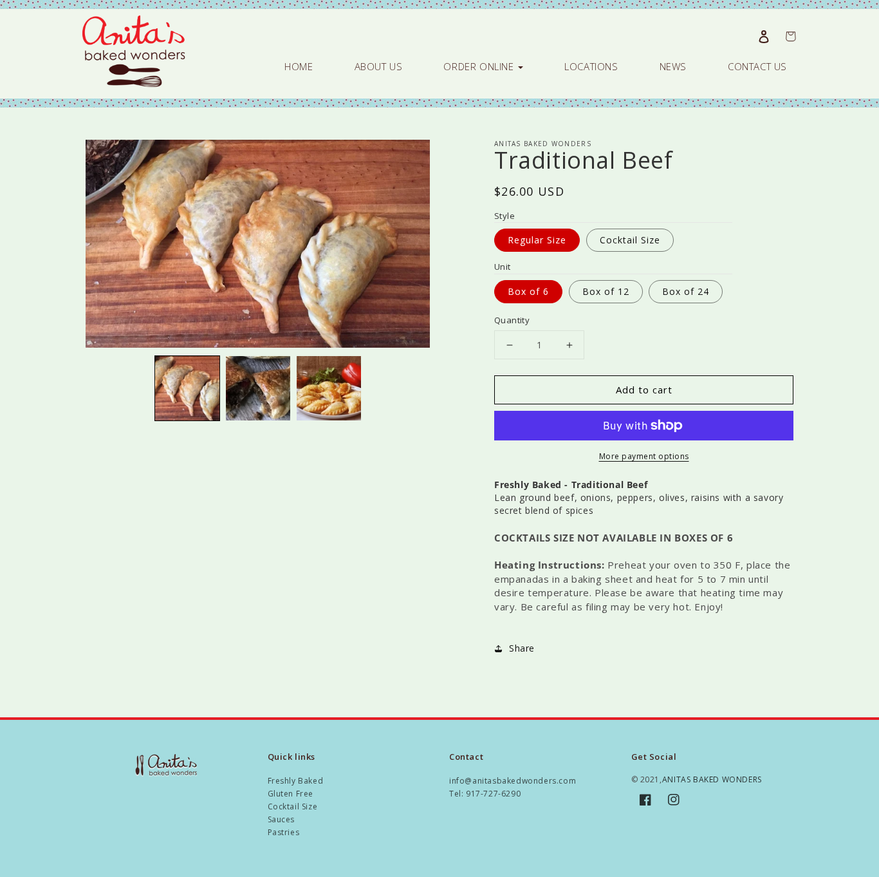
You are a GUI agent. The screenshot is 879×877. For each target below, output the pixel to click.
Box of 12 (605, 291)
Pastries (284, 832)
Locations (591, 66)
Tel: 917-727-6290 (485, 793)
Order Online (480, 66)
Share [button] (522, 648)
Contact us (757, 66)
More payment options (644, 456)
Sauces (281, 819)
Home (298, 66)
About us (379, 66)
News (673, 66)
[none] (187, 388)
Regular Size (537, 240)
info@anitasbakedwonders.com (512, 780)
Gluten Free (291, 793)
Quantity (512, 320)
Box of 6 (528, 291)
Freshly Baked (296, 780)
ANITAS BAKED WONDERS (712, 779)
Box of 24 (685, 291)
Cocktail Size (630, 240)
